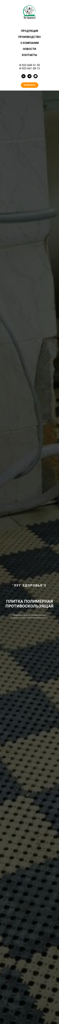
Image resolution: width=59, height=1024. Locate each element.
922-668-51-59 (31, 65)
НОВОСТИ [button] (29, 49)
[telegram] (29, 76)
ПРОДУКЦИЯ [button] (29, 31)
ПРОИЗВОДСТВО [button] (29, 37)
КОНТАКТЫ (29, 55)
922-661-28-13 (31, 68)
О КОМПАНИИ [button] (29, 43)
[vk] (23, 76)
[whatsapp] (35, 76)
